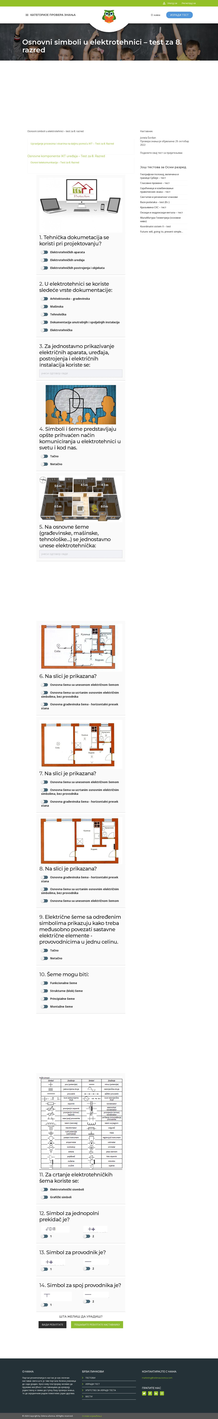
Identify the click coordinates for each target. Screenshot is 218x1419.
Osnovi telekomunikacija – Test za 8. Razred (55, 162)
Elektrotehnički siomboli (66, 1189)
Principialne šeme (62, 999)
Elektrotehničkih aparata (67, 252)
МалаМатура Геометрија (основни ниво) (160, 219)
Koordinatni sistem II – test (155, 226)
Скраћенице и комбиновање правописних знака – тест (156, 190)
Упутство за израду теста (100, 1390)
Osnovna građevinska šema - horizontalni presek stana (79, 706)
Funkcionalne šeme (63, 983)
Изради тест (92, 1384)
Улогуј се (172, 3)
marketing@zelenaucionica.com (157, 1377)
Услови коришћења (92, 1416)
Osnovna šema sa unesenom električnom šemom (84, 685)
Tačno (54, 456)
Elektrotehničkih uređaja (67, 260)
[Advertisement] (109, 83)
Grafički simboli (60, 1197)
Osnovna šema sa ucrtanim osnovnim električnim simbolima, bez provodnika (80, 695)
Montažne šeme (61, 1006)
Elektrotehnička (60, 330)
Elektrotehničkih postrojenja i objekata (77, 268)
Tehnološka (57, 314)
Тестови (90, 1377)
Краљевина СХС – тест (153, 207)
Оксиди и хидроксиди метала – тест (161, 212)
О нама (155, 15)
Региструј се (189, 3)
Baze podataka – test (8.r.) (155, 202)
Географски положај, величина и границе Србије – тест (159, 176)
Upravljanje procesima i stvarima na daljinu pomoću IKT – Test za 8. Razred (72, 143)
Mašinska (56, 306)
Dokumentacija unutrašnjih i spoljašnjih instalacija (84, 322)
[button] (59, 1232)
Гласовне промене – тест (155, 183)
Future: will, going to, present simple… (161, 231)
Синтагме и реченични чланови (159, 197)
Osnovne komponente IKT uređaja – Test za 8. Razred (66, 156)
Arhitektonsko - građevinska (69, 299)
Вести (88, 1396)
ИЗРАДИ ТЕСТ (179, 15)
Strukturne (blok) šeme (66, 991)
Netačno (55, 464)
